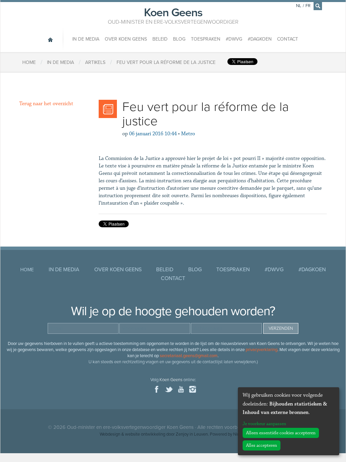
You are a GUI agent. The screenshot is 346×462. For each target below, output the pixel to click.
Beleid (160, 39)
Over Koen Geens (126, 39)
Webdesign (110, 434)
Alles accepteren (261, 445)
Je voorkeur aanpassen (264, 424)
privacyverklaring (261, 349)
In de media (85, 39)
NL (298, 5)
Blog (179, 39)
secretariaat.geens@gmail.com (189, 356)
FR (308, 5)
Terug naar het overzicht (46, 103)
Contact (287, 39)
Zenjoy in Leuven (192, 434)
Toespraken (205, 39)
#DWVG (234, 39)
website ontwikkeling (145, 434)
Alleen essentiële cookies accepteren (281, 433)
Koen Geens (173, 15)
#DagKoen (260, 39)
